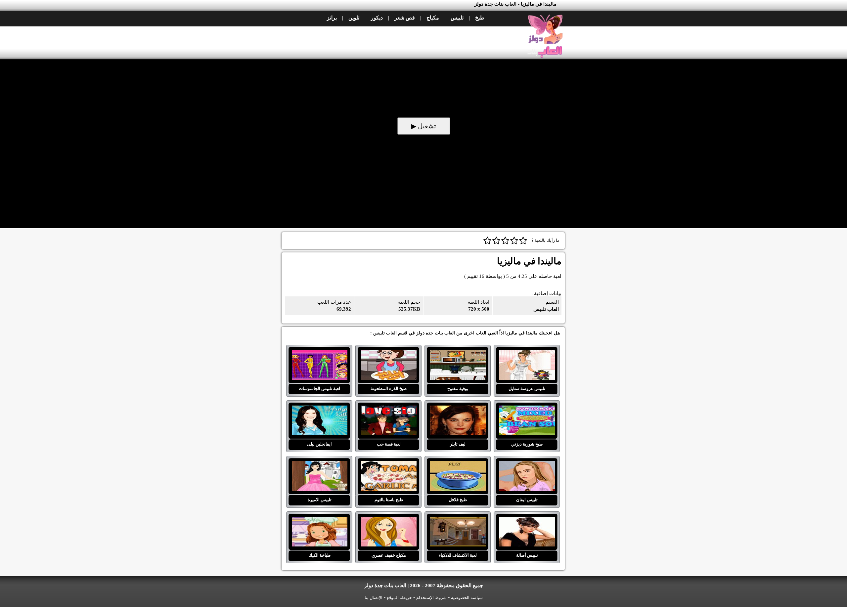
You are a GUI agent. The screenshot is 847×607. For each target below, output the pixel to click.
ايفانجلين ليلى (319, 409)
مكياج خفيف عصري (389, 521)
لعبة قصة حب (389, 409)
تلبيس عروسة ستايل (527, 354)
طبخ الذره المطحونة (389, 354)
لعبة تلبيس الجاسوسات (319, 354)
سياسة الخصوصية (467, 597)
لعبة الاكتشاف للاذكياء (458, 521)
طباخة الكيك (319, 521)
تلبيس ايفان (527, 465)
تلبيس (457, 18)
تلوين (353, 18)
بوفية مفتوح (458, 354)
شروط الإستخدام (431, 597)
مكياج (432, 18)
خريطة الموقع (399, 597)
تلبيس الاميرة (319, 465)
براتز (332, 18)
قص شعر (404, 18)
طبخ (479, 18)
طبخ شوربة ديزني (527, 409)
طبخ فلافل (458, 465)
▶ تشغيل (423, 126)
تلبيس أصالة (527, 521)
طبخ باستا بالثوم (389, 465)
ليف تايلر (458, 409)
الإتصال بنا (373, 597)
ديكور (377, 18)
